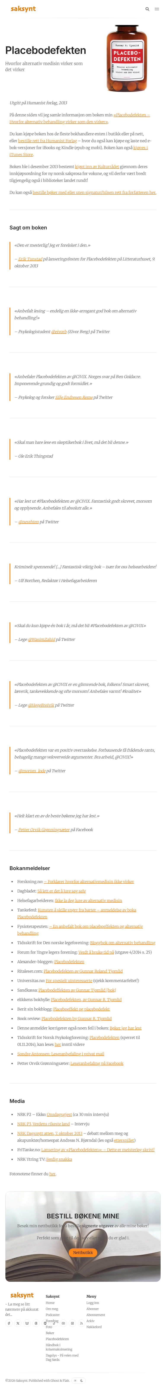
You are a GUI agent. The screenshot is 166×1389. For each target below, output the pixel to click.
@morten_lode (31, 770)
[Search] (147, 9)
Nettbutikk (83, 1252)
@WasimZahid (41, 639)
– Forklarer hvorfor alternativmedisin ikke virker (89, 881)
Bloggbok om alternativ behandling (122, 942)
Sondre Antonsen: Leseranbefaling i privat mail (60, 1053)
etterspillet (124, 1140)
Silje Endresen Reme (74, 397)
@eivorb (59, 331)
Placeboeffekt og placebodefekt (81, 1009)
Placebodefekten (69, 961)
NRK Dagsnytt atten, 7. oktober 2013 (49, 1133)
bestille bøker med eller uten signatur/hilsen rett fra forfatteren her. (94, 192)
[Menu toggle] (157, 9)
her (58, 1044)
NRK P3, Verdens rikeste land (43, 1123)
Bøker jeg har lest (126, 1028)
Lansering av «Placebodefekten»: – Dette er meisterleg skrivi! (98, 1149)
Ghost (55, 1381)
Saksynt (21, 1381)
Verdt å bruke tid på (96, 952)
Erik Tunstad (30, 259)
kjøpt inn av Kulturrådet (97, 166)
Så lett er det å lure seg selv (61, 891)
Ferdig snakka (59, 1159)
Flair (66, 1381)
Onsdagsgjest (59, 1114)
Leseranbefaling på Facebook (96, 1063)
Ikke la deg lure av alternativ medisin (88, 900)
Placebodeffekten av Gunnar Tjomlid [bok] (77, 990)
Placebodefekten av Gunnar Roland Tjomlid (83, 971)
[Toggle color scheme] (78, 1380)
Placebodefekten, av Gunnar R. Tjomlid (86, 999)
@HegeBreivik (41, 705)
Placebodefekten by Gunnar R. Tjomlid (77, 1018)
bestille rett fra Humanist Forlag (47, 140)
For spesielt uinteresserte (69, 980)
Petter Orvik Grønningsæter (44, 829)
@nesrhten (28, 521)
